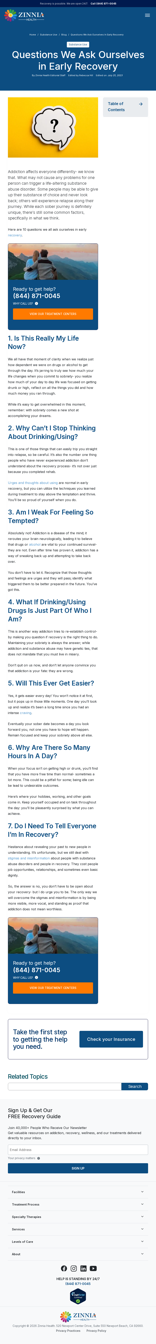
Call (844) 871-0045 (103, 3)
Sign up (78, 1168)
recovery (15, 235)
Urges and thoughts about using (33, 483)
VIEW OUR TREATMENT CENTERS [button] (53, 314)
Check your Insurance (111, 1039)
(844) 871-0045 (78, 1284)
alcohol (34, 544)
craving (25, 713)
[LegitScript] (78, 1296)
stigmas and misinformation (29, 858)
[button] (125, 107)
